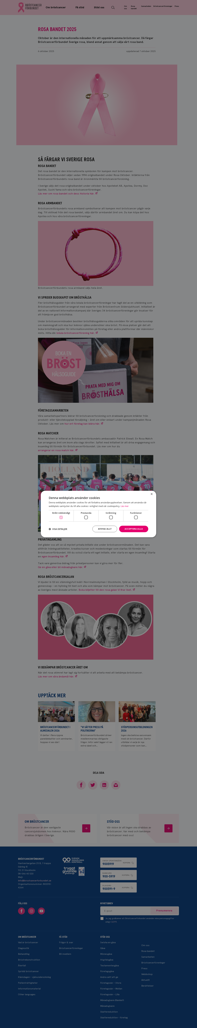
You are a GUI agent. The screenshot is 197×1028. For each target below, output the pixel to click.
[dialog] (98, 514)
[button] (58, 529)
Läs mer (125, 506)
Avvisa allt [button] (104, 528)
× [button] (151, 494)
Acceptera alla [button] (134, 528)
